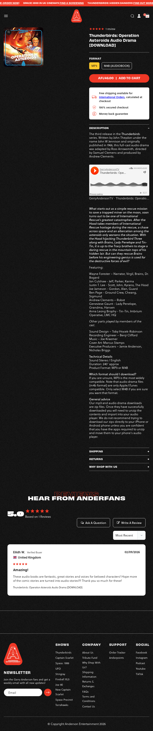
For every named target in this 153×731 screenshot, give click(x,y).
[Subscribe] (47, 692)
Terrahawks (61, 705)
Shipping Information (89, 674)
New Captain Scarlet (63, 692)
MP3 (94, 66)
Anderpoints (116, 658)
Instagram (142, 658)
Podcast (140, 663)
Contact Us (88, 706)
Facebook (141, 652)
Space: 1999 (62, 663)
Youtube (141, 669)
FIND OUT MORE (133, 3)
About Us (87, 652)
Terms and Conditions (88, 698)
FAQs (85, 692)
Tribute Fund (89, 658)
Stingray (60, 674)
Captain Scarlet (64, 658)
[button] (6, 16)
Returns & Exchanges (88, 684)
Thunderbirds (63, 652)
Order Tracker (117, 652)
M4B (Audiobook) (117, 66)
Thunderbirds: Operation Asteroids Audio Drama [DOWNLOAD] (47, 587)
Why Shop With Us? (91, 665)
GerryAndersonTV (101, 198)
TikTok (139, 674)
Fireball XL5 (62, 679)
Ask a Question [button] (95, 523)
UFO (58, 669)
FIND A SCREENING (61, 3)
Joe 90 (59, 685)
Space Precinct (64, 700)
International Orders (112, 97)
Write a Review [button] (131, 523)
